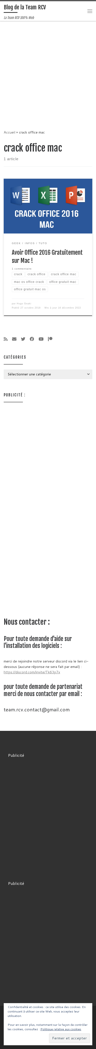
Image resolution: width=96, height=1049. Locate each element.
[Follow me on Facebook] (32, 339)
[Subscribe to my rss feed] (6, 339)
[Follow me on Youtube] (41, 339)
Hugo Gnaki (24, 303)
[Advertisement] (48, 72)
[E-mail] (14, 339)
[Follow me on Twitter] (23, 339)
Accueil (9, 132)
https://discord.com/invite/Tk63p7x (32, 672)
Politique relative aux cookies (60, 1029)
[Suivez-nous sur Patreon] (50, 339)
